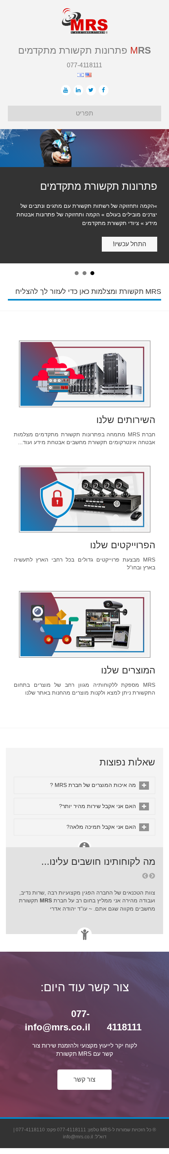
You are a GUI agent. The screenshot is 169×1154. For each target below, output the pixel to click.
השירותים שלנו (125, 395)
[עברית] (80, 74)
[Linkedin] (78, 90)
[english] (88, 74)
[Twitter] (91, 90)
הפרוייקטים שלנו (122, 520)
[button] (84, 1055)
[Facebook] (103, 90)
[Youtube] (66, 90)
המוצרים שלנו (128, 646)
